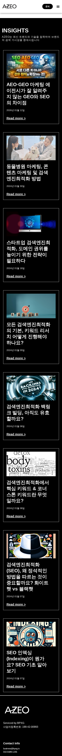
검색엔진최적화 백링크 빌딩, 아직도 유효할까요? (29, 412)
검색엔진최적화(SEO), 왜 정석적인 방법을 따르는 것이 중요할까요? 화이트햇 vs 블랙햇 (28, 576)
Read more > (16, 118)
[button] (58, 6)
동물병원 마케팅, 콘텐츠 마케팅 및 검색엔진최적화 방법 (27, 172)
